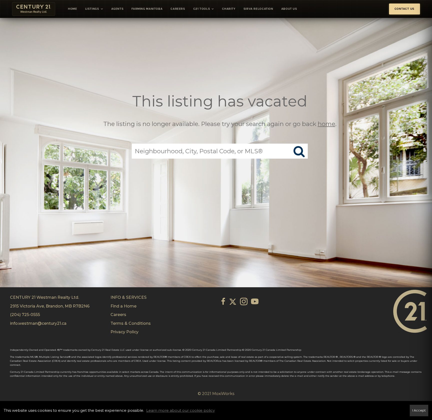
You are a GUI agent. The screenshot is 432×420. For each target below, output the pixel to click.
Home (72, 8)
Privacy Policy (124, 332)
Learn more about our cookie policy (180, 410)
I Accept (419, 410)
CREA (187, 356)
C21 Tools (201, 8)
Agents (117, 8)
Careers (177, 8)
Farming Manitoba (147, 8)
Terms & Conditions (130, 323)
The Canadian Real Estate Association (302, 360)
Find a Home (123, 306)
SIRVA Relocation (258, 8)
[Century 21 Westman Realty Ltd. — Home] (33, 9)
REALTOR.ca (214, 360)
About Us (289, 8)
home (326, 123)
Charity (228, 8)
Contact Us (404, 8)
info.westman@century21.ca (38, 323)
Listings (92, 8)
